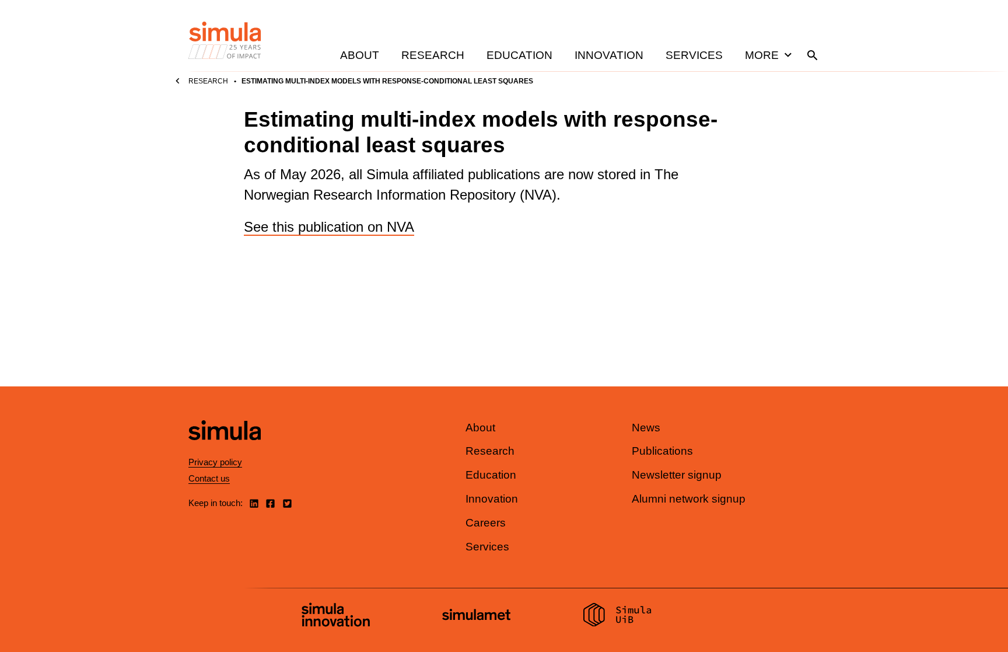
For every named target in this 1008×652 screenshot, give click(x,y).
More (762, 55)
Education (519, 55)
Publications (662, 451)
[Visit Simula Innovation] (336, 616)
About (359, 55)
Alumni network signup (689, 499)
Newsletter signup (677, 475)
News (646, 427)
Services (694, 55)
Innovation (609, 55)
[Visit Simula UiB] (617, 616)
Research (432, 55)
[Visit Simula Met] (476, 616)
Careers (486, 523)
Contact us (209, 478)
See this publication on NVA (329, 227)
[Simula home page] (224, 450)
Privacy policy (215, 462)
